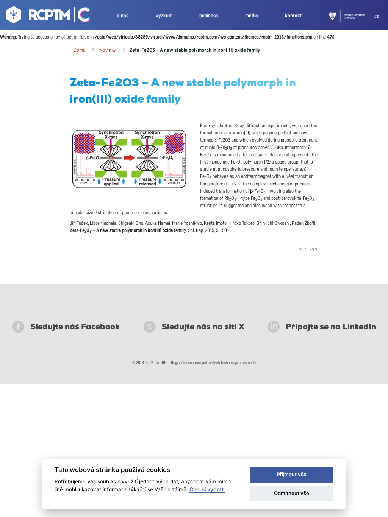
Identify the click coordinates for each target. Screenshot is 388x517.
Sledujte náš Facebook (75, 326)
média (251, 16)
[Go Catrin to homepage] (80, 16)
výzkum (164, 16)
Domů (80, 50)
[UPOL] (351, 16)
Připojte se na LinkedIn (331, 326)
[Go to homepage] (37, 16)
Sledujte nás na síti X (203, 326)
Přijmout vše (292, 474)
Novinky (107, 50)
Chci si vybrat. (207, 489)
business (208, 16)
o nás (122, 16)
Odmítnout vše (291, 493)
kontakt (293, 16)
